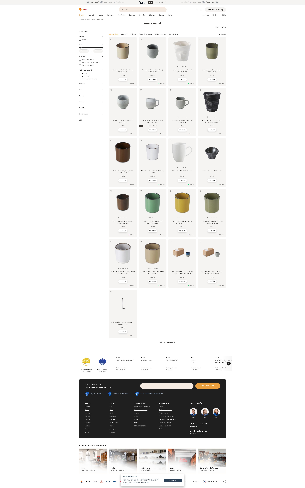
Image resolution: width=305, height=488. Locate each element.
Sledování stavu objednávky (167, 419)
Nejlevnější (124, 34)
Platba (136, 416)
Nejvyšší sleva (173, 34)
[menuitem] (81, 15)
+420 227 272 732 (198, 424)
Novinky (215, 15)
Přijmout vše (172, 480)
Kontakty (137, 419)
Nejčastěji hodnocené (145, 34)
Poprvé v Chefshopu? (165, 422)
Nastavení (126, 484)
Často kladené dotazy (165, 410)
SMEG (111, 413)
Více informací (145, 482)
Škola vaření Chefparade (166, 416)
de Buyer (112, 429)
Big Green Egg (114, 419)
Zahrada (87, 419)
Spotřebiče (88, 416)
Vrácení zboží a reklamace (142, 406)
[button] (167, 34)
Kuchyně (87, 406)
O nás (161, 429)
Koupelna (87, 422)
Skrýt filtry (84, 31)
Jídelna (87, 410)
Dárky (224, 15)
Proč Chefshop (163, 413)
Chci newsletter (207, 386)
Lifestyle (87, 426)
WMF (111, 406)
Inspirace (206, 15)
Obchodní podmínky (140, 426)
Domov (87, 429)
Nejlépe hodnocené (161, 34)
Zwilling (112, 426)
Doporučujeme (113, 34)
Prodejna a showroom (140, 410)
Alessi (111, 410)
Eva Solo (112, 432)
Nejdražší (133, 34)
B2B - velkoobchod (165, 426)
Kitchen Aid (113, 416)
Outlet (87, 432)
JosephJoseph (114, 422)
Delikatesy (88, 413)
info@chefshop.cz (198, 431)
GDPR (136, 422)
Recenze (161, 406)
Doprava (137, 413)
